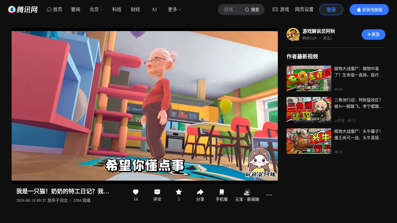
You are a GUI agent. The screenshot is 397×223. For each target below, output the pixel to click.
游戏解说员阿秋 (319, 31)
